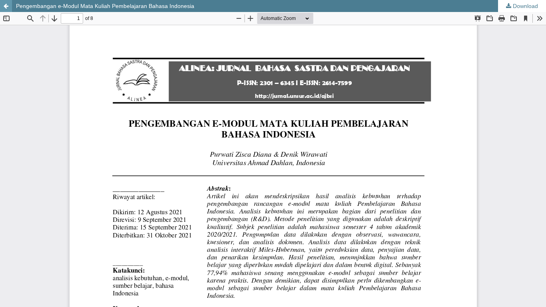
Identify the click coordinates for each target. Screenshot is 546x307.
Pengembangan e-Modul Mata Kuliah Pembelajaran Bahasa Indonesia (105, 6)
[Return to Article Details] (6, 6)
